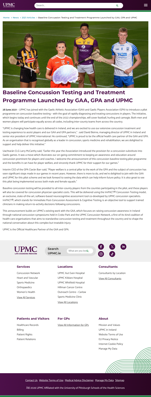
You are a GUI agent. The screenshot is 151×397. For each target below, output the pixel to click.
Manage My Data (108, 349)
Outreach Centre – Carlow (72, 292)
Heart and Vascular (27, 278)
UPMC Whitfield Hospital (71, 283)
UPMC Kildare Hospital (70, 278)
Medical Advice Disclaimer (79, 380)
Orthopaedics (24, 287)
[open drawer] (145, 5)
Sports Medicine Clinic (70, 297)
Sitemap (119, 380)
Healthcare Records (28, 325)
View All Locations (68, 302)
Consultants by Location (112, 273)
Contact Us (31, 380)
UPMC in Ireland (107, 330)
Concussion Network (28, 273)
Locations (65, 266)
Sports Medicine (26, 283)
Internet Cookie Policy (111, 344)
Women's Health (26, 292)
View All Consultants (110, 279)
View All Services (26, 298)
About (103, 318)
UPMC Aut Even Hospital (71, 273)
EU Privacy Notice (108, 339)
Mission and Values (109, 325)
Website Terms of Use (111, 335)
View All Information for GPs (73, 325)
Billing (20, 330)
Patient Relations (26, 339)
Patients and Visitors (33, 318)
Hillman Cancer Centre (70, 287)
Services (23, 266)
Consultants (108, 266)
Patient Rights (24, 335)
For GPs (64, 318)
